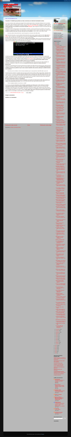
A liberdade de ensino (59, 127)
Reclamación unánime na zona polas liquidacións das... (60, 169)
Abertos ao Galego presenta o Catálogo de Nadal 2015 (61, 72)
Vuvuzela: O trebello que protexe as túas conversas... (60, 96)
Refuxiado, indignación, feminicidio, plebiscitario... (61, 167)
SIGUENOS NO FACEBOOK (59, 373)
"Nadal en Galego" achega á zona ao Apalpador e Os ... (61, 125)
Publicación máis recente (11, 125)
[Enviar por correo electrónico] (26, 92)
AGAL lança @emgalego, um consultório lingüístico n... (60, 87)
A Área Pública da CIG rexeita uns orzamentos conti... (60, 53)
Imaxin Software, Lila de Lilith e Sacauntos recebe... (60, 110)
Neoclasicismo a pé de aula (60, 319)
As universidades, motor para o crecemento (60, 108)
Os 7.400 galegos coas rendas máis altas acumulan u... (60, 242)
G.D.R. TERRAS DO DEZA (58, 365)
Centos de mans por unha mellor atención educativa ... (61, 185)
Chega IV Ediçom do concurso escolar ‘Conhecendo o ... (59, 130)
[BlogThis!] (27, 92)
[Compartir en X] (28, 92)
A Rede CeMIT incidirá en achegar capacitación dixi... (60, 133)
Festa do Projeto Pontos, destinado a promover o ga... (60, 151)
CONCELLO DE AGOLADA (58, 364)
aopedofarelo (57, 379)
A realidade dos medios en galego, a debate (60, 226)
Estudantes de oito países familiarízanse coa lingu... (60, 93)
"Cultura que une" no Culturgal (59, 162)
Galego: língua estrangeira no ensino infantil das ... (60, 312)
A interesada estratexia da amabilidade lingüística (60, 231)
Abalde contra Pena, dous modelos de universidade (60, 278)
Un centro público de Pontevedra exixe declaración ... (59, 326)
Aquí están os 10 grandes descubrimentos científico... (60, 84)
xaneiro (57, 343)
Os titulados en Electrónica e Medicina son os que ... (61, 47)
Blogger (42, 434)
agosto (57, 333)
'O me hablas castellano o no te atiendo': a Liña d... (60, 188)
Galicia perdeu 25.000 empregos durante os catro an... (60, 281)
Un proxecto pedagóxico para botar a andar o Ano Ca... (60, 258)
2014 (56, 345)
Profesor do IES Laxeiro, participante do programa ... (60, 211)
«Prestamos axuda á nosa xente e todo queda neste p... (61, 207)
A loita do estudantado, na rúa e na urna (60, 202)
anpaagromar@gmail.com (58, 38)
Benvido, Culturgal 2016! (60, 239)
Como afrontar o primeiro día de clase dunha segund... (60, 214)
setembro (57, 332)
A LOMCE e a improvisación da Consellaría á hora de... (61, 156)
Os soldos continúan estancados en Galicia (60, 120)
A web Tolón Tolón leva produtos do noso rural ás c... (61, 267)
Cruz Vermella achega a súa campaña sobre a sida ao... (61, 251)
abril (57, 339)
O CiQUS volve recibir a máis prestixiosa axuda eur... (60, 234)
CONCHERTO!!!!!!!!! (58, 413)
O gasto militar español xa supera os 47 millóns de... (61, 310)
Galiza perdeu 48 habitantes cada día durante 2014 (61, 122)
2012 (56, 348)
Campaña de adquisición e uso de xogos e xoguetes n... (60, 56)
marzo (57, 340)
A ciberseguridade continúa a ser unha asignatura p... (61, 314)
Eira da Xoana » (58, 384)
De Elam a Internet (59, 145)
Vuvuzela (30, 26)
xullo (57, 335)
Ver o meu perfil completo (58, 30)
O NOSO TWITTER (57, 375)
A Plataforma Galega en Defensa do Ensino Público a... (60, 248)
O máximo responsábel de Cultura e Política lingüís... (61, 138)
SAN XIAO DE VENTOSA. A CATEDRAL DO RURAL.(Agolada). (59, 381)
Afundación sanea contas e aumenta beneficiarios (60, 136)
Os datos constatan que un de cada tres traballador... (61, 195)
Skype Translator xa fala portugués (60, 191)
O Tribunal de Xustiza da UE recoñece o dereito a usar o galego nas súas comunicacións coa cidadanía (60, 404)
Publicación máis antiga (45, 125)
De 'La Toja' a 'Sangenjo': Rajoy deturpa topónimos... (60, 291)
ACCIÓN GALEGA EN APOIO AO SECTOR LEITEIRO (60, 391)
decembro (58, 45)
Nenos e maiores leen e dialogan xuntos (60, 223)
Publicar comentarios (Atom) (16, 127)
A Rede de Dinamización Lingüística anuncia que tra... (60, 90)
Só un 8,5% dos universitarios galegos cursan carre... (60, 176)
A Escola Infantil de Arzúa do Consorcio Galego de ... (61, 198)
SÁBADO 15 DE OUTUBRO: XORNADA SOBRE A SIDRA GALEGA (59, 386)
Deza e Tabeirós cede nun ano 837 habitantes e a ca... (60, 102)
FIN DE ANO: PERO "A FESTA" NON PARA (60, 105)
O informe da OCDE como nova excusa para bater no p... (60, 273)
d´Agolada (57, 408)
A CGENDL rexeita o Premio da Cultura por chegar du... (61, 81)
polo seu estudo (30, 58)
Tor (5, 23)
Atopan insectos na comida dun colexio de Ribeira (60, 200)
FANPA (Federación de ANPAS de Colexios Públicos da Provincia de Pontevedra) (60, 358)
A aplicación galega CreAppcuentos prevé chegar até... (60, 294)
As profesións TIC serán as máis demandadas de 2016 (60, 59)
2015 (56, 44)
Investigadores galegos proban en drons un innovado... (60, 117)
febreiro (57, 342)
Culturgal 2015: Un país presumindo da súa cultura (60, 255)
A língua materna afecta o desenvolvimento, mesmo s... (61, 148)
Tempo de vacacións (59, 69)
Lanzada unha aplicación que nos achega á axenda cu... (61, 317)
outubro (57, 330)
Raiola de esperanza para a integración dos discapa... (61, 276)
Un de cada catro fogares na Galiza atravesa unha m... (61, 321)
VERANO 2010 (57, 399)
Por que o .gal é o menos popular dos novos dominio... (60, 263)
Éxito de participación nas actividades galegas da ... (60, 154)
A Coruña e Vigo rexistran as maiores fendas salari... (61, 164)
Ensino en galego (58, 394)
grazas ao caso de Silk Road (33, 25)
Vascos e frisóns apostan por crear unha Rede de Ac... (60, 78)
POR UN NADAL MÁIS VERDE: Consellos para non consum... (60, 50)
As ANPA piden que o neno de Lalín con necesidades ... (61, 99)
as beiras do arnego (59, 412)
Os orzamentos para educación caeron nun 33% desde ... (60, 288)
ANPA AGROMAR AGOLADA (10, 6)
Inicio (28, 125)
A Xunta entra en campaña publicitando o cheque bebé (60, 245)
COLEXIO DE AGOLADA (58, 363)
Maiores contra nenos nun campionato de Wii (60, 159)
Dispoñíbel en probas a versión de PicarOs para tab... (60, 74)
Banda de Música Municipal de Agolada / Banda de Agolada (59, 398)
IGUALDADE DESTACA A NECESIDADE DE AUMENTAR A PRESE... (60, 179)
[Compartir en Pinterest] (30, 92)
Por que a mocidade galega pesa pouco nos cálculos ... (60, 284)
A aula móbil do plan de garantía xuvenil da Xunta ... (61, 300)
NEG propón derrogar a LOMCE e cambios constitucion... (60, 237)
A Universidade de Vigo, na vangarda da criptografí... (60, 65)
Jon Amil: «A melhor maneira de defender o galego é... (61, 205)
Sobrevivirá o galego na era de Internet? (60, 305)
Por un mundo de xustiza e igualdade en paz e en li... (61, 303)
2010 (56, 351)
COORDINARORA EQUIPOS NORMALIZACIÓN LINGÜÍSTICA (59, 372)
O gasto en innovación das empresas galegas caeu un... (60, 141)
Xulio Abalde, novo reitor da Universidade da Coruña (60, 261)
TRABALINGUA (58, 402)
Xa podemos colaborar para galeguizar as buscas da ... (61, 62)
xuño (57, 336)
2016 (56, 42)
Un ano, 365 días (57, 409)
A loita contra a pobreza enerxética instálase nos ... (60, 217)
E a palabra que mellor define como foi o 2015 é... (60, 228)
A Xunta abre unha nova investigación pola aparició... (60, 182)
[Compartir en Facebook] (29, 92)
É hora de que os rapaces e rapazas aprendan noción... (60, 220)
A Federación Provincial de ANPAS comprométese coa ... (60, 114)
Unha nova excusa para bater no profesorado (60, 193)
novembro (58, 329)
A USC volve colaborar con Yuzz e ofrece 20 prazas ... (60, 270)
